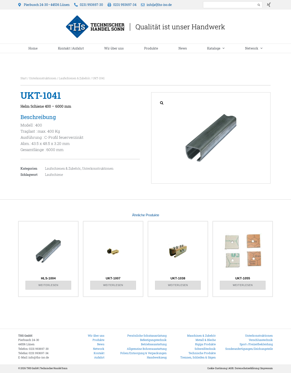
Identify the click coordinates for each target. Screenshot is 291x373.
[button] (161, 102)
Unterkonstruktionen (42, 78)
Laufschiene (54, 174)
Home (33, 48)
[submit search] (259, 5)
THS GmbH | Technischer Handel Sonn (47, 368)
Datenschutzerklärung (247, 368)
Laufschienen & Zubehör (74, 78)
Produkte (151, 48)
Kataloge (213, 48)
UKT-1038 (178, 278)
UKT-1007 (113, 278)
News (182, 48)
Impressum (267, 368)
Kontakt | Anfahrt (71, 48)
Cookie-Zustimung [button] (217, 368)
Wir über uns (114, 48)
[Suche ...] (228, 5)
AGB (230, 368)
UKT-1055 (242, 278)
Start (23, 78)
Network (251, 48)
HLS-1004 (48, 278)
